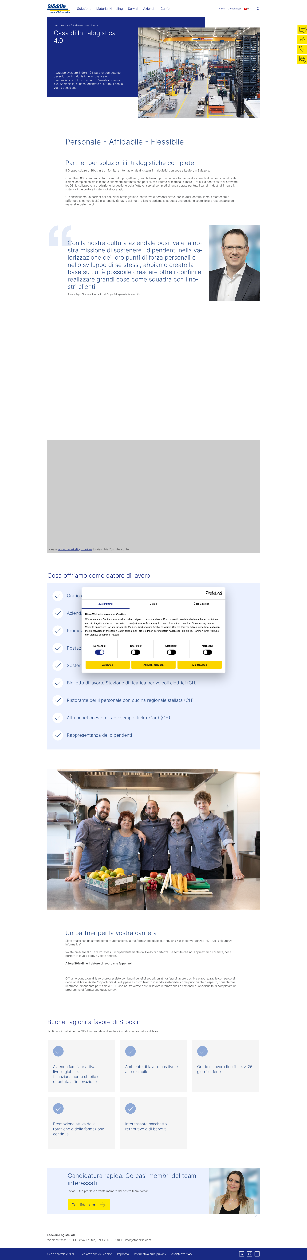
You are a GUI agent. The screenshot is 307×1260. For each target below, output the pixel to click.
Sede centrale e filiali (60, 1254)
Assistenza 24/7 (181, 1254)
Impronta (123, 1254)
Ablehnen (107, 664)
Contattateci (234, 8)
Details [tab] (153, 603)
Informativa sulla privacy (150, 1254)
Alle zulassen (199, 664)
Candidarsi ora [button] (84, 1204)
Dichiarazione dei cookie (95, 1254)
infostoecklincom (138, 1240)
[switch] (135, 652)
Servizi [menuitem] (133, 9)
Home (56, 25)
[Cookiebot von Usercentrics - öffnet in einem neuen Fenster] (208, 593)
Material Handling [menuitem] (109, 9)
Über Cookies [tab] (201, 603)
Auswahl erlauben (153, 664)
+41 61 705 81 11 (112, 1240)
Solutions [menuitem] (84, 9)
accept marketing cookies (75, 549)
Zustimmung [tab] (105, 603)
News (222, 8)
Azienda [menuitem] (149, 9)
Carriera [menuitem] (167, 9)
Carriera (64, 25)
